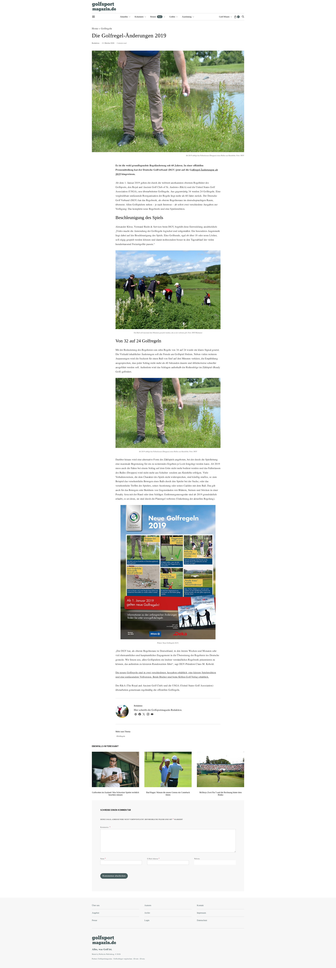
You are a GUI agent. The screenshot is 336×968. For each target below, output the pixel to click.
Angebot (95, 913)
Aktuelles (124, 17)
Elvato (136, 959)
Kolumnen (139, 17)
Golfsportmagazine (105, 959)
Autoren (147, 905)
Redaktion (95, 43)
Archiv (147, 913)
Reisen (155, 16)
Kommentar (104, 827)
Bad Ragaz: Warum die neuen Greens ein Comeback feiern (168, 793)
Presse (94, 920)
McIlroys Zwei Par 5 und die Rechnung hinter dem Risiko (220, 793)
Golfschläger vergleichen (123, 959)
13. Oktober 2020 (108, 43)
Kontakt (200, 905)
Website (197, 858)
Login (146, 920)
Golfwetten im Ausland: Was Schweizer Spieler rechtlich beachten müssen (115, 793)
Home (95, 28)
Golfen (172, 17)
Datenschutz (202, 920)
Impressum (201, 913)
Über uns (95, 905)
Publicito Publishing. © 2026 (110, 954)
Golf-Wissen (224, 17)
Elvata (142, 959)
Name (103, 858)
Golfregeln (106, 28)
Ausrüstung (186, 17)
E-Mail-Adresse (153, 858)
